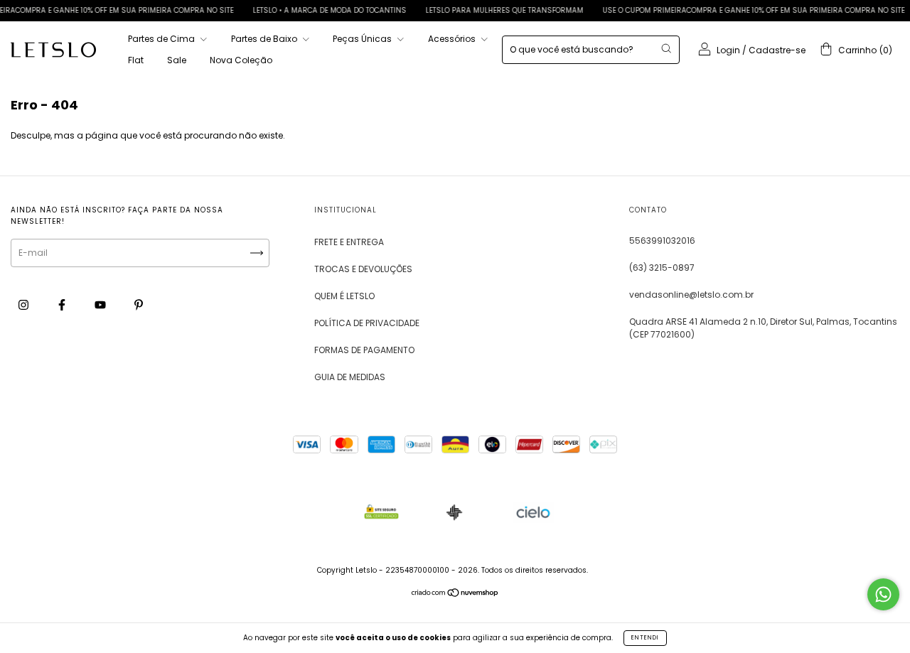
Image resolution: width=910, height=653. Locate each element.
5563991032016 (662, 240)
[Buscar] (666, 48)
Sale (176, 60)
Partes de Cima (162, 39)
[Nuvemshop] (455, 594)
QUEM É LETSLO (344, 296)
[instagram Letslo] (24, 304)
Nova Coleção (241, 60)
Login (728, 50)
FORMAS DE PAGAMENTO (364, 350)
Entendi (645, 638)
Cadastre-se (777, 50)
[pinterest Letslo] (138, 304)
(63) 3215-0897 (662, 267)
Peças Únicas (363, 39)
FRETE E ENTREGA (349, 242)
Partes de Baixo (265, 39)
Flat (136, 60)
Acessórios (453, 39)
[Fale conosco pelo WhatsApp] (883, 594)
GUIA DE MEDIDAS (349, 377)
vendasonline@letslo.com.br (691, 294)
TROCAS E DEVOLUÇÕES (363, 269)
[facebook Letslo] (63, 304)
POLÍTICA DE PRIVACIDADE (366, 323)
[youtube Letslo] (101, 304)
